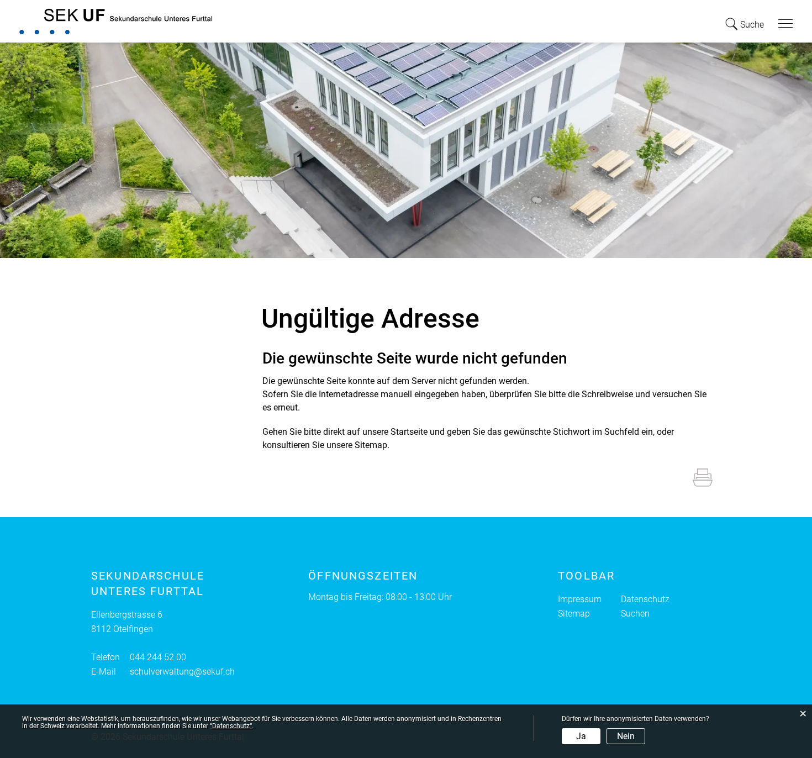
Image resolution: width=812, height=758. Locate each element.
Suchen (635, 613)
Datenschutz (645, 599)
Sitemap (574, 613)
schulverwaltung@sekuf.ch (182, 671)
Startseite (409, 432)
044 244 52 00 (158, 657)
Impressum (580, 599)
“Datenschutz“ (231, 726)
